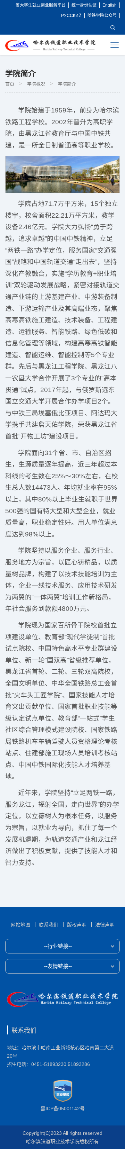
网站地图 (20, 924)
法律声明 (105, 924)
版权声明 (76, 924)
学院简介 (67, 84)
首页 (9, 84)
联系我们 (48, 924)
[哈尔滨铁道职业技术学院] (50, 45)
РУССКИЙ (71, 15)
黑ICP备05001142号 (63, 1108)
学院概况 (36, 84)
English (109, 5)
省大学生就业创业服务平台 (41, 5)
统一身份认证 (84, 5)
